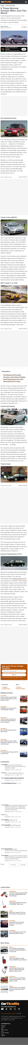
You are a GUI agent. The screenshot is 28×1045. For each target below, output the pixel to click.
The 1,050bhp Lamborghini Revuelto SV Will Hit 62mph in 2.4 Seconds (17, 950)
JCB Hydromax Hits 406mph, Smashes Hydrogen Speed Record (17, 989)
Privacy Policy (5, 678)
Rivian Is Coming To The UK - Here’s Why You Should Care (17, 913)
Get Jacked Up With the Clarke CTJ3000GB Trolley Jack (17, 903)
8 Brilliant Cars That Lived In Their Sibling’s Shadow (9, 709)
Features (3, 695)
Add (24, 49)
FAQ (2, 1028)
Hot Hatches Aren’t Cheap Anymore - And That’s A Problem (16, 924)
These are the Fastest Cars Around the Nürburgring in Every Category (8, 720)
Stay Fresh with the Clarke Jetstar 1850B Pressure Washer (18, 959)
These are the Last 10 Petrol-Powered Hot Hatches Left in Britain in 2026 (9, 699)
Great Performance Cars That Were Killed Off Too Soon (17, 932)
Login (2, 1034)
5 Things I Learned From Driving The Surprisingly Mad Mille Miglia (6, 688)
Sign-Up (3, 1035)
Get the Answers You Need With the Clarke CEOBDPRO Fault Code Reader (18, 894)
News (10, 911)
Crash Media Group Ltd (10, 1013)
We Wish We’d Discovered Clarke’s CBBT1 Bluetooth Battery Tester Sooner (16, 970)
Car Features (10, 5)
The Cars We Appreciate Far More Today (8, 730)
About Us (3, 1025)
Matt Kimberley (4, 26)
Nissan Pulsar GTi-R (19, 578)
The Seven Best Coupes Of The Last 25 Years (9, 752)
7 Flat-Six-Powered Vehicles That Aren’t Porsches (21, 688)
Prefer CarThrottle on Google (11, 48)
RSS (2, 1031)
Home (2, 5)
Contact (3, 1027)
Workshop (12, 891)
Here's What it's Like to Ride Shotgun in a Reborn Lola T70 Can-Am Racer (9, 742)
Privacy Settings (5, 1032)
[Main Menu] (26, 2)
